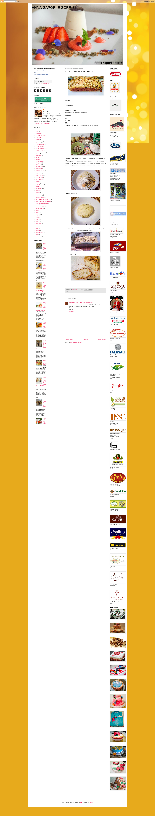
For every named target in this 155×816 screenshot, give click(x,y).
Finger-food (38, 155)
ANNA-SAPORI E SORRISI (54, 7)
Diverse (38, 153)
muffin (37, 216)
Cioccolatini (39, 137)
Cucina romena (39, 150)
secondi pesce (39, 232)
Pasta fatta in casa (40, 172)
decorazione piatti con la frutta (43, 199)
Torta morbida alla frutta (44, 362)
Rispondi (71, 311)
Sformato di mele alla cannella (44, 325)
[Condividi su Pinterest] (92, 290)
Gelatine (38, 159)
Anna (46, 110)
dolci (37, 205)
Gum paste (38, 163)
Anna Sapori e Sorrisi (39, 70)
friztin (81, 802)
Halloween (38, 164)
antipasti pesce (39, 185)
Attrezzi (37, 130)
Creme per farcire (40, 144)
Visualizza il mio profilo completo (42, 123)
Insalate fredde (39, 166)
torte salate (38, 236)
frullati (37, 210)
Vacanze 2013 (39, 179)
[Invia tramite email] (85, 290)
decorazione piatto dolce (42, 203)
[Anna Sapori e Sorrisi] (35, 72)
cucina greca (39, 195)
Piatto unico (39, 174)
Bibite (37, 132)
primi (37, 225)
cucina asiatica (39, 194)
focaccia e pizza (40, 208)
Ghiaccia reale (39, 161)
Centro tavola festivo (41, 135)
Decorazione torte (40, 152)
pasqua (37, 221)
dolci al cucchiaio (40, 206)
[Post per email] (82, 289)
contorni (38, 190)
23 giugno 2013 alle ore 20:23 (85, 302)
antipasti (38, 183)
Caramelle (38, 133)
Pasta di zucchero (40, 170)
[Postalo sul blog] (86, 290)
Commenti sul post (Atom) (76, 342)
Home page (85, 339)
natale (37, 217)
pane (75, 291)
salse (37, 228)
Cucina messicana (40, 148)
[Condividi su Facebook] (90, 290)
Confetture (38, 143)
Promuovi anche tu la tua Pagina (41, 74)
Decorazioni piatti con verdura (44, 422)
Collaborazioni (39, 141)
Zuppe (37, 181)
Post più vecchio (102, 339)
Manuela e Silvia (73, 302)
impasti (71, 291)
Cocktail (38, 139)
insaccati (38, 214)
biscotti (37, 186)
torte (37, 234)
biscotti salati (39, 188)
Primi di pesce (39, 175)
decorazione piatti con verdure (43, 201)
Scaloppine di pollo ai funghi (44, 403)
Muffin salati (39, 168)
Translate (46, 83)
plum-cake (38, 223)
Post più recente (69, 339)
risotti (37, 227)
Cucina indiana (39, 146)
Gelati (37, 157)
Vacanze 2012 (39, 177)
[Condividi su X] (88, 290)
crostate (38, 192)
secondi (38, 230)
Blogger (91, 802)
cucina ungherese (40, 197)
